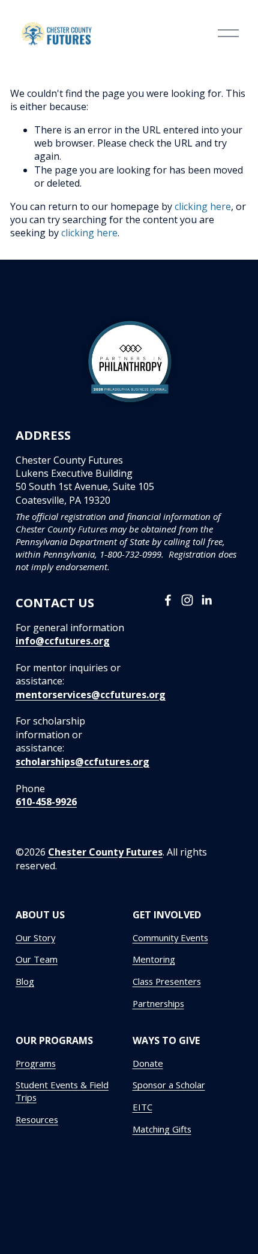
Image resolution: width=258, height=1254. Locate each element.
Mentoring (154, 959)
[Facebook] (168, 600)
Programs (36, 1063)
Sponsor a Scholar (169, 1085)
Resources (37, 1119)
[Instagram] (187, 600)
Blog (25, 981)
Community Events (170, 937)
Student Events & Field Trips (62, 1091)
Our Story (35, 937)
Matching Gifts (162, 1129)
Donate (148, 1063)
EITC (142, 1107)
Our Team (37, 959)
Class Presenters (167, 981)
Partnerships (158, 1003)
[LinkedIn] (206, 600)
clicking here (203, 206)
